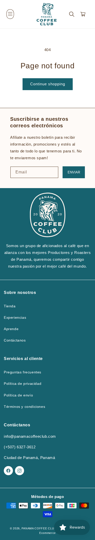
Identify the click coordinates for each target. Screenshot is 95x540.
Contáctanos (15, 340)
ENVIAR (74, 172)
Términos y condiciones (24, 407)
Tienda (10, 306)
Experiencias (15, 317)
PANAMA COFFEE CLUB (39, 528)
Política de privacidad (22, 384)
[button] (10, 14)
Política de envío (18, 395)
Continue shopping (47, 84)
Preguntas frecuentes (22, 372)
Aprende (11, 329)
